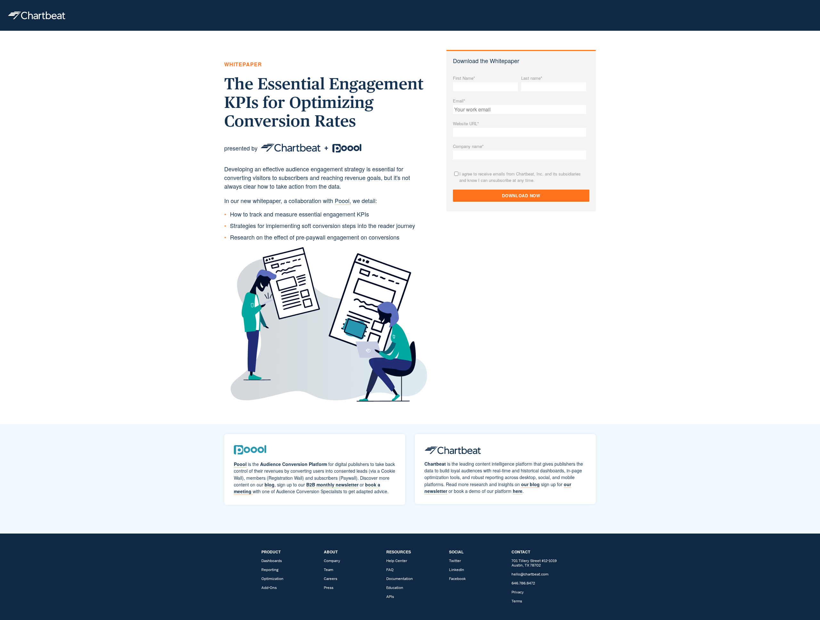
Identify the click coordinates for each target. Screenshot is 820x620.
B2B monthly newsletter (332, 484)
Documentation (399, 578)
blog (270, 484)
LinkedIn (456, 569)
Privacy (518, 592)
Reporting (269, 569)
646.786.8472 (523, 583)
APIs (390, 596)
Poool (240, 464)
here (517, 491)
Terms (517, 601)
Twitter (455, 560)
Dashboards (271, 560)
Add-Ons (269, 587)
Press (328, 587)
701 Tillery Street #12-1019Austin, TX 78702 (534, 563)
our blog (530, 484)
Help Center (396, 560)
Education (394, 587)
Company (332, 560)
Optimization (272, 578)
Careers (330, 578)
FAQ (390, 569)
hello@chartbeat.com (530, 574)
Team (328, 569)
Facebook (457, 578)
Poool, (343, 200)
